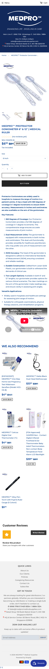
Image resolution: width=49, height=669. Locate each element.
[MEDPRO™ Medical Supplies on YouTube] (28, 648)
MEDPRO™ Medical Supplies (26, 655)
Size (3, 154)
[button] (14, 137)
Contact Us (24, 583)
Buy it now (24, 183)
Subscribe (24, 586)
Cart (45, 3)
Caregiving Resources (24, 580)
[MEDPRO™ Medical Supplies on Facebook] (20, 648)
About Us (25, 570)
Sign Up (43, 637)
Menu (7, 3)
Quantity (5, 164)
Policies (24, 577)
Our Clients (24, 574)
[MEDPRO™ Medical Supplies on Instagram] (24, 648)
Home (4, 55)
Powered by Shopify (23, 657)
